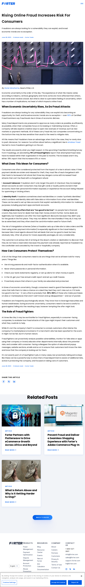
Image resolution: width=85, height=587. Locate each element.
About (53, 547)
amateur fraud (74, 142)
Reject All (74, 582)
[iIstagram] (66, 569)
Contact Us (55, 568)
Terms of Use (56, 565)
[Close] (81, 576)
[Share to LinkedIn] (14, 381)
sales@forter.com (72, 557)
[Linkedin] (74, 569)
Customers (55, 556)
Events (39, 555)
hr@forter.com (71, 564)
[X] (70, 569)
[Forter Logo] (16, 543)
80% (69, 115)
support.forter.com (73, 561)
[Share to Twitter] (9, 381)
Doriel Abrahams (11, 88)
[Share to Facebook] (3, 381)
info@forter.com (72, 554)
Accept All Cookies (58, 582)
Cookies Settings (9, 582)
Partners (54, 553)
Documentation (43, 569)
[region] (42, 579)
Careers (54, 550)
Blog (39, 547)
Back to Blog (42, 517)
